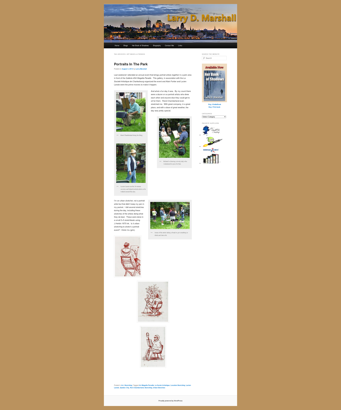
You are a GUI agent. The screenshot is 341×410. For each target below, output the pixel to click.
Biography (157, 45)
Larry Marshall (141, 69)
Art (122, 385)
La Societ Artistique (162, 385)
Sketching (128, 385)
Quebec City (124, 387)
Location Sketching (177, 385)
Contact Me (169, 45)
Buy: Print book (214, 107)
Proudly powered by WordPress (170, 400)
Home (117, 45)
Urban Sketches (159, 387)
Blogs (125, 45)
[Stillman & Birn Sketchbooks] (211, 163)
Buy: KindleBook (214, 104)
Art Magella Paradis (146, 385)
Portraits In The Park (131, 63)
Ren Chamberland (137, 387)
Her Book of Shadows (140, 45)
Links (180, 45)
